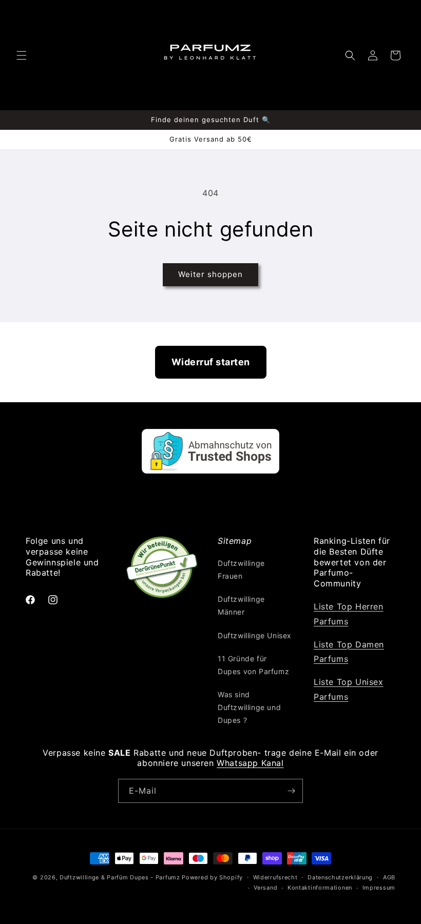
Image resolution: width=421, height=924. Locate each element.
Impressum (378, 887)
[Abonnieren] (291, 791)
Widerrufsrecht (275, 877)
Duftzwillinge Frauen (241, 569)
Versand (265, 887)
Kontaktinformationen (320, 887)
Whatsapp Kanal (250, 763)
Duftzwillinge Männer (241, 605)
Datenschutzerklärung (340, 877)
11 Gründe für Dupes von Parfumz (253, 665)
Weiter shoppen (210, 274)
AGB (389, 877)
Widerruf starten (210, 362)
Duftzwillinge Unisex (255, 635)
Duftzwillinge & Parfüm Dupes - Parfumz (120, 877)
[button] (21, 55)
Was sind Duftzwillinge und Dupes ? (249, 707)
